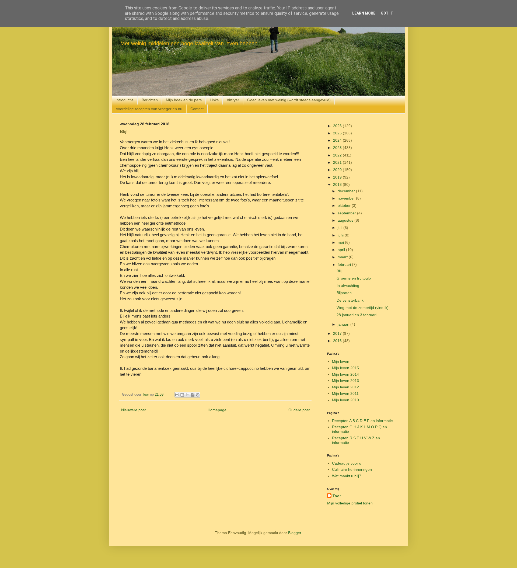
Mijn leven (340, 361)
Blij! (340, 271)
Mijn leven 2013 (345, 380)
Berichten (150, 100)
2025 (338, 133)
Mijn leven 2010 (345, 400)
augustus (346, 220)
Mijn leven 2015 (345, 368)
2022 (338, 155)
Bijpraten (344, 293)
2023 (338, 147)
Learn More (363, 13)
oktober (345, 205)
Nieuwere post (133, 410)
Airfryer (233, 100)
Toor (337, 496)
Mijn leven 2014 (345, 374)
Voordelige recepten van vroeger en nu (149, 109)
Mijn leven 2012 (345, 387)
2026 (338, 126)
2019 (338, 177)
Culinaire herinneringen (352, 469)
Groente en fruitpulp (354, 278)
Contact (197, 109)
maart (343, 257)
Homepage (217, 410)
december (347, 191)
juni (341, 235)
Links (214, 100)
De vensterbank (350, 300)
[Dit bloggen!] (182, 395)
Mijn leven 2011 (345, 393)
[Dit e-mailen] (177, 395)
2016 (338, 341)
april (342, 250)
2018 (338, 184)
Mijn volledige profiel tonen (350, 503)
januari (344, 324)
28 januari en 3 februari (356, 315)
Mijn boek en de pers (184, 100)
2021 (338, 162)
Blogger (294, 533)
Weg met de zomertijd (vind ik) (363, 307)
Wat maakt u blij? (346, 476)
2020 (338, 170)
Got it (387, 13)
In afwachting (348, 285)
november (347, 198)
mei (341, 242)
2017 (338, 333)
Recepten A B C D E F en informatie (362, 421)
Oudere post (299, 410)
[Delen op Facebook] (192, 395)
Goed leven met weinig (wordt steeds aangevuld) (289, 100)
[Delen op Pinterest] (197, 395)
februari (345, 264)
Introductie (125, 100)
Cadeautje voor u (346, 463)
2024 (338, 140)
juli (340, 227)
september (347, 213)
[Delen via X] (187, 395)
